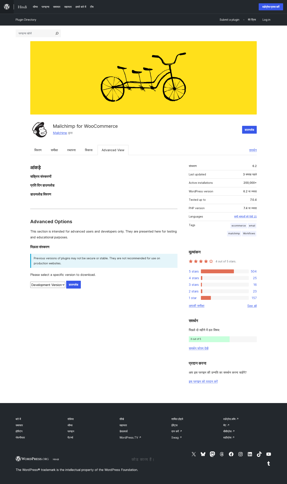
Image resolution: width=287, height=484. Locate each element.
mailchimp (234, 233)
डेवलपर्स (123, 431)
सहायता (123, 425)
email (252, 225)
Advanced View (113, 150)
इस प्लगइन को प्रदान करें (203, 381)
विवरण (38, 150)
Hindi (56, 459)
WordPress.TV (130, 437)
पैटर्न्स (70, 437)
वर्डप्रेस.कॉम (231, 419)
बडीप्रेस (229, 437)
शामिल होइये (177, 419)
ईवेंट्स (174, 425)
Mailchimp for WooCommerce (85, 126)
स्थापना (71, 150)
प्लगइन (71, 431)
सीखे (121, 419)
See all (252, 306)
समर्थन (253, 150)
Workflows (249, 233)
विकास (89, 150)
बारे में (18, 419)
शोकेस (71, 419)
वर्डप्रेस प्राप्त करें (270, 6)
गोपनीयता (20, 437)
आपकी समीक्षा (196, 306)
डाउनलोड (249, 129)
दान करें (176, 431)
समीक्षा (54, 150)
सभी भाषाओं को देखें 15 (245, 216)
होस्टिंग (19, 431)
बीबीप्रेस (229, 431)
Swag (176, 437)
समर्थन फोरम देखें (198, 348)
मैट (226, 425)
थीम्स (70, 425)
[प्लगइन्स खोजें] (57, 33)
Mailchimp (60, 133)
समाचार (19, 425)
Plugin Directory (26, 19)
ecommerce (239, 225)
